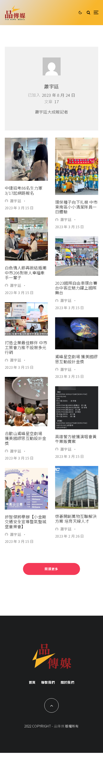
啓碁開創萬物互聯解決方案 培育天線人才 (76, 519)
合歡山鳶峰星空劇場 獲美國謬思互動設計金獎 (25, 438)
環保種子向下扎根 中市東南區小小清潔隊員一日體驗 (76, 207)
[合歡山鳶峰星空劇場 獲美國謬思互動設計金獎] (26, 401)
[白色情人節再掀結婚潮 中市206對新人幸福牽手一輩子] (26, 239)
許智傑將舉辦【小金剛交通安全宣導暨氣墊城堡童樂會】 (25, 521)
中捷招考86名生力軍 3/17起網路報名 (23, 190)
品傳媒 (59, 726)
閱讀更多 (51, 569)
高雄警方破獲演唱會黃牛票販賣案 (76, 439)
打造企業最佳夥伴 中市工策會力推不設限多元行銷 (26, 347)
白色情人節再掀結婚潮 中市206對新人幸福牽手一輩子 (25, 272)
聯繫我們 (48, 682)
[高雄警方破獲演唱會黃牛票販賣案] (76, 407)
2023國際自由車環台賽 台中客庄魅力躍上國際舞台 (76, 288)
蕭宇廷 (51, 86)
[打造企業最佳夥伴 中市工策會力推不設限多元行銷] (26, 318)
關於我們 (67, 682)
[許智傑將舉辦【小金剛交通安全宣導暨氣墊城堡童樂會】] (26, 489)
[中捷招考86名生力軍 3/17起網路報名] (26, 159)
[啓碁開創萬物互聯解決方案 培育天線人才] (76, 487)
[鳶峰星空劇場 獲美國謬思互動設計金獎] (76, 333)
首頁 (32, 682)
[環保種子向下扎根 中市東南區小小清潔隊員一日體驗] (76, 166)
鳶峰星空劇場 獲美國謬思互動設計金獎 (76, 359)
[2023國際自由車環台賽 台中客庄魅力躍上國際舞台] (76, 256)
